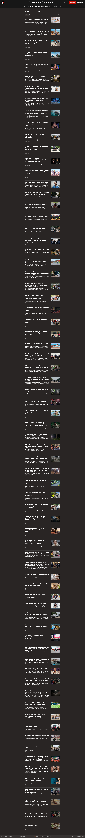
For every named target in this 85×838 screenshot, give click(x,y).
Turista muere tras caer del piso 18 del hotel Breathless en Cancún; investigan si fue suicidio (37, 309)
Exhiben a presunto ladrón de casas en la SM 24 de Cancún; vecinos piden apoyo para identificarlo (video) (37, 470)
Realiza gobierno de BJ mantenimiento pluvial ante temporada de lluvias (35, 595)
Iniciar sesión (80, 2)
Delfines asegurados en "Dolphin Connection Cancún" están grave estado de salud (37, 779)
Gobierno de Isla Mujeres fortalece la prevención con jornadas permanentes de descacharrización (36, 494)
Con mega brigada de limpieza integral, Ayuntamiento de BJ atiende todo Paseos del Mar (37, 482)
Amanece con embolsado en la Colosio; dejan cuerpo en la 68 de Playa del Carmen (37, 193)
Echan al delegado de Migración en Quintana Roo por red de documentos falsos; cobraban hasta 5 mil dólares (37, 542)
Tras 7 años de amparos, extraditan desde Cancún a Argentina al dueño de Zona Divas (37, 182)
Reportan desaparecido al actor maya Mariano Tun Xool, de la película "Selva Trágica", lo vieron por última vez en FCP (36, 424)
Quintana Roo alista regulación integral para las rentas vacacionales (36, 584)
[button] (25, 6)
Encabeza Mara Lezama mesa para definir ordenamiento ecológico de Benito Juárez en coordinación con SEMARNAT (37, 160)
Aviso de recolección (22, 836)
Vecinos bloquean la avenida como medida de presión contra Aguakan (37, 253)
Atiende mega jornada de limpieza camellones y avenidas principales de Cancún (35, 261)
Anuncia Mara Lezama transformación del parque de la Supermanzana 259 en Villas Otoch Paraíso (36, 506)
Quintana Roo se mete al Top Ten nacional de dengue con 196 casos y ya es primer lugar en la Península (36, 148)
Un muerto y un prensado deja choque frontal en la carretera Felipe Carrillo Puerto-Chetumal (37, 379)
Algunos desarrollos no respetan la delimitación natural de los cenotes (36, 521)
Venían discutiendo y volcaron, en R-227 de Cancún (37, 746)
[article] (42, 22)
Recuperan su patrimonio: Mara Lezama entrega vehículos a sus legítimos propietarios (36, 333)
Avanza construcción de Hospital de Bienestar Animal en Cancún (35, 715)
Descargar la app (47, 836)
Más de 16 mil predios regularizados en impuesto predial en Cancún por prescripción (35, 136)
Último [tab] (27, 14)
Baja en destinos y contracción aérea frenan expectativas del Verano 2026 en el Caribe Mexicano (37, 801)
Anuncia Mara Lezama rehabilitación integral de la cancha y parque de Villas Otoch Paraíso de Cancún (36, 285)
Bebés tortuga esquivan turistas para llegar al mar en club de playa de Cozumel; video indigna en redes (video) (37, 42)
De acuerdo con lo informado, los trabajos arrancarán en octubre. (36, 533)
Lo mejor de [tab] (31, 14)
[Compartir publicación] (67, 2)
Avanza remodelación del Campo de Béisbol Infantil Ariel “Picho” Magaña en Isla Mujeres (37, 704)
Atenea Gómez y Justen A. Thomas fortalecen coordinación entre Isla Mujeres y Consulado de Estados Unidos (37, 297)
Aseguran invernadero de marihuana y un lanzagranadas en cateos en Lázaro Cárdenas (37, 390)
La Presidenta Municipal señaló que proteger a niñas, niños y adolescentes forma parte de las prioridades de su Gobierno (37, 652)
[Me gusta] (25, 26)
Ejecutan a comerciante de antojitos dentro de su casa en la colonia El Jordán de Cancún (36, 100)
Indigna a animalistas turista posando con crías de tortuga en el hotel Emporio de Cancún (36, 124)
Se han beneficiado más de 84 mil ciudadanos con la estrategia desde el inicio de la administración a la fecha (36, 324)
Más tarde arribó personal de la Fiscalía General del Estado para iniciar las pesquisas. (36, 817)
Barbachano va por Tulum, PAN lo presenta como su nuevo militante (37, 669)
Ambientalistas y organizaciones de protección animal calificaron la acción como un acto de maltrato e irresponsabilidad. (35, 127)
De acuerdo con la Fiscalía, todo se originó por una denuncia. (37, 793)
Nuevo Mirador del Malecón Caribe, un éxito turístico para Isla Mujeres (37, 344)
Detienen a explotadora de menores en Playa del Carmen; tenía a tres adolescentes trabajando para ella (37, 790)
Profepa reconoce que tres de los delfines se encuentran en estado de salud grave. (36, 782)
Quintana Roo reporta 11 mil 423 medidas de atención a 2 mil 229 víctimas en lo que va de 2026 (36, 640)
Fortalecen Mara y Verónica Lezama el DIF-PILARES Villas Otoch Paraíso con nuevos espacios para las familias (37, 204)
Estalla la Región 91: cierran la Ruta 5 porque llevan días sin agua (37, 250)
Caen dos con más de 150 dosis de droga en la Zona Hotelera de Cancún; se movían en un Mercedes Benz (37, 355)
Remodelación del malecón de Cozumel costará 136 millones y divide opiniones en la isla (36, 530)
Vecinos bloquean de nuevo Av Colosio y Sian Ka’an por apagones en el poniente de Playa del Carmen (36, 228)
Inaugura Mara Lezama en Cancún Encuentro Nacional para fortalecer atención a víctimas (37, 636)
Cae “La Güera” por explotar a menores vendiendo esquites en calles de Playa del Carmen (36, 88)
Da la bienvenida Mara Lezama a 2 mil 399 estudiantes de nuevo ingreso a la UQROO (36, 757)
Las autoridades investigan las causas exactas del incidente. (37, 662)
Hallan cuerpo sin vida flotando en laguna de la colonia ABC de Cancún (36, 435)
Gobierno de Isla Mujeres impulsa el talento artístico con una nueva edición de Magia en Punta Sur (37, 171)
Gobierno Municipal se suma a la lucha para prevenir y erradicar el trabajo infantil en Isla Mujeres (37, 648)
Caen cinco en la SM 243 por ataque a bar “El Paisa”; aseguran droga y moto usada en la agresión (37, 680)
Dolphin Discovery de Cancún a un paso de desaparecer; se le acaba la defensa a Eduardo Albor (37, 412)
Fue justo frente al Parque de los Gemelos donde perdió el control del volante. (36, 749)
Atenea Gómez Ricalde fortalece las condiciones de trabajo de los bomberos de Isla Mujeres (36, 216)
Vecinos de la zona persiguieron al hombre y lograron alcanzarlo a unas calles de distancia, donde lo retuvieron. (36, 403)
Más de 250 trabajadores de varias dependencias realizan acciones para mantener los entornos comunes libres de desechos (36, 486)
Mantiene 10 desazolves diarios (31, 597)
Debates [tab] (36, 14)
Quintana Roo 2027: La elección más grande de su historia (37, 575)
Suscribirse (72, 2)
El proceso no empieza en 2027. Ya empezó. (33, 577)
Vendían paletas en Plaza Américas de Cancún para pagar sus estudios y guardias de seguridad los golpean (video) (37, 564)
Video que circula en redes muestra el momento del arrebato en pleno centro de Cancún (37, 277)
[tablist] (32, 15)
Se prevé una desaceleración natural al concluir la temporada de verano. (37, 827)
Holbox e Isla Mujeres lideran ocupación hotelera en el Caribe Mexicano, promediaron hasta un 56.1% (37, 54)
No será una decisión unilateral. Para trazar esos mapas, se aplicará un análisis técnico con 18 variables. (36, 587)
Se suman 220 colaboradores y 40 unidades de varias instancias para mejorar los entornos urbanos (35, 265)
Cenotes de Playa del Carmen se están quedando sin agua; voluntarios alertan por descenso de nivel (37, 518)
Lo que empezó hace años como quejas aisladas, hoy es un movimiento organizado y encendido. (36, 739)
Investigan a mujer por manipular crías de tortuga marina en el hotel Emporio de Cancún (36, 66)
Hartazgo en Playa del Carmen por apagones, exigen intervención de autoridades (37, 736)
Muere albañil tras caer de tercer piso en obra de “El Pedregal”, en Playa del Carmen (37, 552)
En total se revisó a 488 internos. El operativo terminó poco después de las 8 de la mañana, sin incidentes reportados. (37, 462)
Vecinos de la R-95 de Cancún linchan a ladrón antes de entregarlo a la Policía (36, 400)
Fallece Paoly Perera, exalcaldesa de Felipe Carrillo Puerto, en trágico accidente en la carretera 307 (36, 768)
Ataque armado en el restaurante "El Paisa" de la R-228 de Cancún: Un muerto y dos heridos (36, 813)
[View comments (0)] (33, 26)
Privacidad (13, 836)
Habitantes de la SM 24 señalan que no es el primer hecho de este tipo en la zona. (37, 474)
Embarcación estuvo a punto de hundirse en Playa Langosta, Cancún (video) (37, 659)
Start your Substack (39, 836)
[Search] (65, 2)
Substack (73, 836)
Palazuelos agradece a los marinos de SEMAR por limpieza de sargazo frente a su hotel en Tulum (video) (36, 446)
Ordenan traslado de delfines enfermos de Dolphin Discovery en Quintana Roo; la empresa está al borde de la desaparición (36, 112)
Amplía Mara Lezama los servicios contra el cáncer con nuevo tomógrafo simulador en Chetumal (37, 19)
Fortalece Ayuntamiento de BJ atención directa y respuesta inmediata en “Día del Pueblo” (36, 321)
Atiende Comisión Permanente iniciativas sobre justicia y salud (36, 725)
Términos (17, 836)
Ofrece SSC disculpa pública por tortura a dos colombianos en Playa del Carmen (36, 239)
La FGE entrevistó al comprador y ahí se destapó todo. (35, 606)
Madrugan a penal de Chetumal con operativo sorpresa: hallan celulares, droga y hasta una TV (37, 458)
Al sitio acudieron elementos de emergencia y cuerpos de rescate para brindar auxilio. (36, 772)
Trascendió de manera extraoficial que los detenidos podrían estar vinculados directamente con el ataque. (37, 684)
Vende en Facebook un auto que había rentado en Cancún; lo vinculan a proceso (36, 604)
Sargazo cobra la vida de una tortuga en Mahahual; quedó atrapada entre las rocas (36, 625)
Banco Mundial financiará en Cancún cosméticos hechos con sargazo (35, 76)
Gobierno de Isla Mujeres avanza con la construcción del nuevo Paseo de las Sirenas (37, 30)
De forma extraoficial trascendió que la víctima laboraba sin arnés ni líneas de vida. (37, 556)
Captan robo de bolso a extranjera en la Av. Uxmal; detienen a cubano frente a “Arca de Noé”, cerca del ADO (37, 273)
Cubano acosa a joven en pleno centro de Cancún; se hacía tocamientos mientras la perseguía (36, 367)
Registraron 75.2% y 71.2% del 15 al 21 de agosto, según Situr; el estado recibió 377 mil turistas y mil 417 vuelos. (36, 57)
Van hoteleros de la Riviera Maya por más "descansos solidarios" (36, 824)
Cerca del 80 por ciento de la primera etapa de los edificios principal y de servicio (36, 718)
